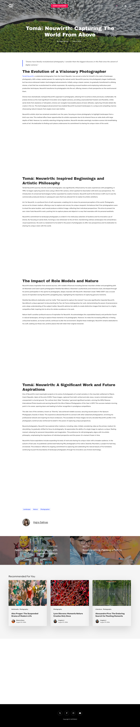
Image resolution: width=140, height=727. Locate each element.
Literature (98, 609)
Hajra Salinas (63, 41)
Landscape (26, 509)
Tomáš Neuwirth (28, 76)
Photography (70, 22)
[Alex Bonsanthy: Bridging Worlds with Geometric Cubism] (35, 550)
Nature (35, 509)
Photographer (45, 509)
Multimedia (15, 609)
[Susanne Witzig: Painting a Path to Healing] (105, 550)
